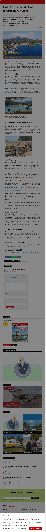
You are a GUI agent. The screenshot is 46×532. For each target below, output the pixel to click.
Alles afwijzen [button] (22, 528)
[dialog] (22, 522)
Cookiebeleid (29, 523)
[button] (8, 528)
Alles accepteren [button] (35, 528)
